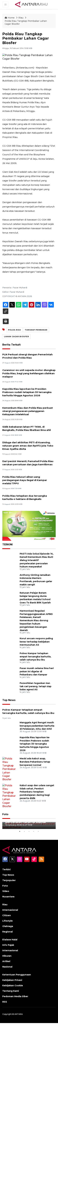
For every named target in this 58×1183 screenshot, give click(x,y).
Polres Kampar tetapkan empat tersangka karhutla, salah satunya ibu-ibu (35, 656)
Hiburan (6, 955)
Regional (7, 931)
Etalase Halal (9, 939)
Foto (5, 814)
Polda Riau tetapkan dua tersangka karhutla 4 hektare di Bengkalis (24, 497)
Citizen (6, 915)
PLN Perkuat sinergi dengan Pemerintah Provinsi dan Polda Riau (27, 356)
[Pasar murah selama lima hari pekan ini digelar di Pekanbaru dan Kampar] (9, 672)
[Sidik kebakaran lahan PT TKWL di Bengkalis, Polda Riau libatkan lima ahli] (29, 426)
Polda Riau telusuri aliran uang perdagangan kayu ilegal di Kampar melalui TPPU (24, 480)
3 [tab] (29, 831)
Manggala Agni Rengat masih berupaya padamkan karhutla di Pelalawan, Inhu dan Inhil (37, 725)
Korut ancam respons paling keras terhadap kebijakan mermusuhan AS (36, 641)
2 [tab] (24, 831)
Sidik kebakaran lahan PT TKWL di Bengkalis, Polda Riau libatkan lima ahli (26, 428)
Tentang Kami (10, 991)
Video (5, 891)
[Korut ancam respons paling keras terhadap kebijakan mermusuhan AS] (9, 642)
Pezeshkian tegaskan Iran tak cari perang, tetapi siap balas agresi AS (35, 686)
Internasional (10, 910)
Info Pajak (8, 945)
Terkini (6, 869)
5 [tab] (38, 831)
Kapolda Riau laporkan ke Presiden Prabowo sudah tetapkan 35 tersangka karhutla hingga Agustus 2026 (27, 392)
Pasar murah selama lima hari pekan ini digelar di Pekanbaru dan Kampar (37, 671)
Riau (21, 17)
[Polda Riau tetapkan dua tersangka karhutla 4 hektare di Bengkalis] (29, 495)
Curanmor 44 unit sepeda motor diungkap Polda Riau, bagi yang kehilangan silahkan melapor (29, 373)
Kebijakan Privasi (12, 980)
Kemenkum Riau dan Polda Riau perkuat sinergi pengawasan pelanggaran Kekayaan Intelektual (27, 411)
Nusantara (8, 896)
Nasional (7, 966)
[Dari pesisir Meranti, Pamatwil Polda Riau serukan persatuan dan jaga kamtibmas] (29, 460)
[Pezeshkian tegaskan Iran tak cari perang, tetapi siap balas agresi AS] (9, 687)
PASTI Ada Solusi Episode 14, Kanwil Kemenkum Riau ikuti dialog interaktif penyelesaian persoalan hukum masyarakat (37, 560)
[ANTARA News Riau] (32, 4)
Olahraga (7, 926)
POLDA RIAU (14, 330)
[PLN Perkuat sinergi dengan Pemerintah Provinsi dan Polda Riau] (29, 353)
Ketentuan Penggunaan (16, 974)
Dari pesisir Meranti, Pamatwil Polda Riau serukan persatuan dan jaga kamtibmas (27, 463)
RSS (4, 1001)
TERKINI (7, 544)
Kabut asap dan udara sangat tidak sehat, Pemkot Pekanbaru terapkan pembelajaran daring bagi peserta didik (37, 792)
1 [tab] (19, 831)
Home (11, 17)
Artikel (6, 961)
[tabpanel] (29, 825)
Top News (8, 700)
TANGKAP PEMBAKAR (36, 330)
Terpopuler (9, 880)
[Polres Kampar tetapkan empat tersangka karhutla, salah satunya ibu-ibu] (9, 657)
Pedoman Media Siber (15, 996)
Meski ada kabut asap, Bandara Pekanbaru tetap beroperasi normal (35, 761)
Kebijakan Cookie (12, 985)
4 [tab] (33, 831)
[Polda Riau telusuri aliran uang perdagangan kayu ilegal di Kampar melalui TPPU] (29, 476)
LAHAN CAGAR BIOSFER (16, 336)
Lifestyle (7, 920)
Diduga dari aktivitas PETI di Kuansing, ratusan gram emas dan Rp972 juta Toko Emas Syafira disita (27, 445)
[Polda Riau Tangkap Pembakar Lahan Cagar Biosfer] (29, 709)
